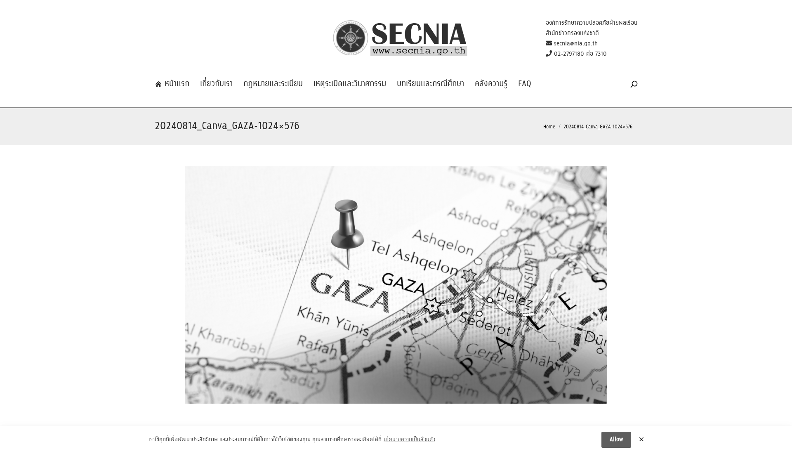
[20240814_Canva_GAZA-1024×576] (396, 285)
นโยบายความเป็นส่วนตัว (409, 440)
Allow (616, 439)
